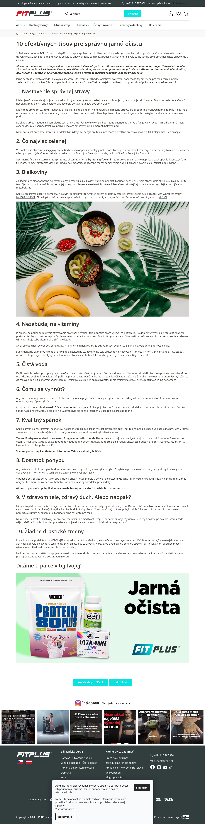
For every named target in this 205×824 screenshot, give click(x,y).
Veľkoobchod (113, 772)
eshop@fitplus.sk (161, 3)
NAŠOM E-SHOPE (26, 197)
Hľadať (133, 13)
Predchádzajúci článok (90, 682)
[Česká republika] (20, 762)
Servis (64, 777)
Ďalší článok (120, 682)
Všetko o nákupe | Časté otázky (79, 762)
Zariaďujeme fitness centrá (30, 3)
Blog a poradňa (114, 777)
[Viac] (184, 24)
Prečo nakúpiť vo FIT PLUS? (60, 3)
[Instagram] (159, 767)
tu (74, 809)
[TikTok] (170, 768)
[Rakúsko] (29, 762)
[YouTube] (165, 768)
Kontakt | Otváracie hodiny (76, 758)
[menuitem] (21, 25)
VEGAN (163, 197)
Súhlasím (141, 787)
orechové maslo (136, 132)
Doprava (66, 772)
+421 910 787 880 (136, 3)
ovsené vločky (24, 126)
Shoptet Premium (154, 817)
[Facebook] (152, 767)
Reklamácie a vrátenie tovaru (77, 767)
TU (146, 355)
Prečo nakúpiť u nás (117, 758)
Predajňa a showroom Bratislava (94, 3)
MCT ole (152, 132)
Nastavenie (65, 816)
